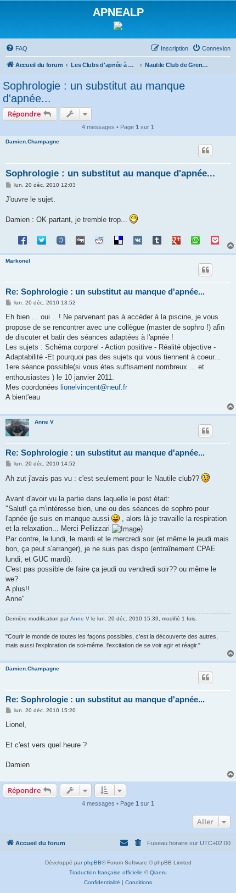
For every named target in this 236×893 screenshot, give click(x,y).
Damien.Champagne (32, 141)
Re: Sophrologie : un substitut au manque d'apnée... (105, 291)
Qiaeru (158, 872)
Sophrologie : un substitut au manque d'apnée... (94, 92)
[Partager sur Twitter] (41, 240)
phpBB (93, 862)
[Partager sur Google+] (176, 240)
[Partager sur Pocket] (214, 240)
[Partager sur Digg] (80, 240)
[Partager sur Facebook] (22, 240)
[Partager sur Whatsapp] (195, 240)
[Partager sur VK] (138, 240)
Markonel (17, 261)
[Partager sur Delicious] (118, 240)
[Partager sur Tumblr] (157, 240)
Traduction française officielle (106, 872)
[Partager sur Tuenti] (61, 240)
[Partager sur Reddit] (99, 240)
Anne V (44, 422)
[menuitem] (16, 48)
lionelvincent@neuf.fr (93, 387)
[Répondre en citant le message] (205, 150)
